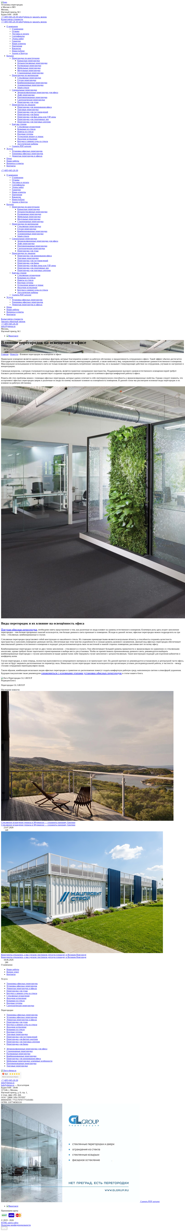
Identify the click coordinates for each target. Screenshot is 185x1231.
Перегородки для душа (27, 102)
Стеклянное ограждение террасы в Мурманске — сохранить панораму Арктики (38, 822)
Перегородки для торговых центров (34, 122)
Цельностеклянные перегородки (32, 63)
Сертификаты (18, 36)
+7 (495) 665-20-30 (10, 17)
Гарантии (16, 41)
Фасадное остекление (27, 139)
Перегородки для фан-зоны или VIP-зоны (36, 117)
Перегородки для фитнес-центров (22, 1039)
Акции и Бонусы (20, 53)
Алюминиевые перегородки (30, 85)
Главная (4, 354)
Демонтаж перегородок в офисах (27, 156)
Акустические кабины (27, 144)
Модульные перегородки (28, 70)
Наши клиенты (19, 43)
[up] (4, 1228)
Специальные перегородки (24, 90)
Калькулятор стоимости (12, 19)
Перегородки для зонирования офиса (34, 107)
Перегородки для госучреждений (32, 112)
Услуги (10, 149)
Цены (9, 158)
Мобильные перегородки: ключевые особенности (29, 1061)
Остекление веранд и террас (30, 136)
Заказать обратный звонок (13, 321)
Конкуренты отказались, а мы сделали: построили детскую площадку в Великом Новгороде (43, 955)
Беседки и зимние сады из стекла (32, 141)
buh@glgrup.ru (7, 1085)
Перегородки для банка (28, 114)
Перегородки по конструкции (26, 58)
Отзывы (15, 31)
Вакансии (16, 48)
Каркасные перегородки (28, 60)
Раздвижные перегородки (29, 65)
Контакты (11, 166)
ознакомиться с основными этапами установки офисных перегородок (81, 673)
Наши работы (13, 161)
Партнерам (17, 46)
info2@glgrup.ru (8, 326)
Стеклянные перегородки (29, 78)
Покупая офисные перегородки (19, 629)
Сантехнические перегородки (31, 100)
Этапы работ (18, 38)
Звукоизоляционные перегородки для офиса (37, 92)
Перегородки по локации (23, 105)
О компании (12, 26)
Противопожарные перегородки (32, 97)
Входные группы (25, 134)
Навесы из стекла (25, 131)
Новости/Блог (18, 51)
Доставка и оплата (20, 34)
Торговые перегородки (28, 109)
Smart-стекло (23, 87)
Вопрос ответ (13, 972)
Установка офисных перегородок (27, 151)
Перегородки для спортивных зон (33, 119)
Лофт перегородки (26, 95)
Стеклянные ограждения (28, 127)
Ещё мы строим (19, 124)
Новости (14, 354)
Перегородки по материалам (25, 75)
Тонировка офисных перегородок (27, 153)
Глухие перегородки (26, 80)
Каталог (10, 56)
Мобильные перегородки (29, 68)
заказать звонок (39, 17)
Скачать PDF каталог (21, 146)
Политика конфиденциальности (16, 1225)
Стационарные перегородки (30, 73)
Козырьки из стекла (26, 129)
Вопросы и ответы (15, 163)
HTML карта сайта (9, 1222)
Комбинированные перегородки (32, 83)
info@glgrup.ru (25, 17)
